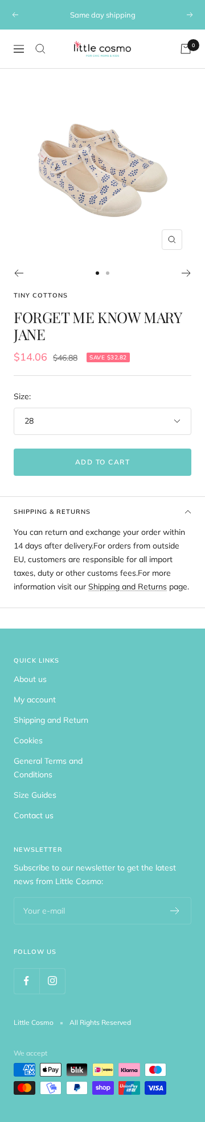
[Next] (186, 273)
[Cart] (185, 49)
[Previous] (18, 273)
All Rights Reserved (100, 1022)
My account (35, 699)
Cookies (28, 740)
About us (30, 679)
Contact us (34, 815)
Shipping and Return (51, 720)
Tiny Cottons (41, 295)
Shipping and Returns (127, 586)
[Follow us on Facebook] (26, 981)
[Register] (175, 911)
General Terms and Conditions (48, 768)
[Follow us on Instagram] (52, 981)
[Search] (40, 49)
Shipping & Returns (52, 512)
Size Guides (35, 795)
